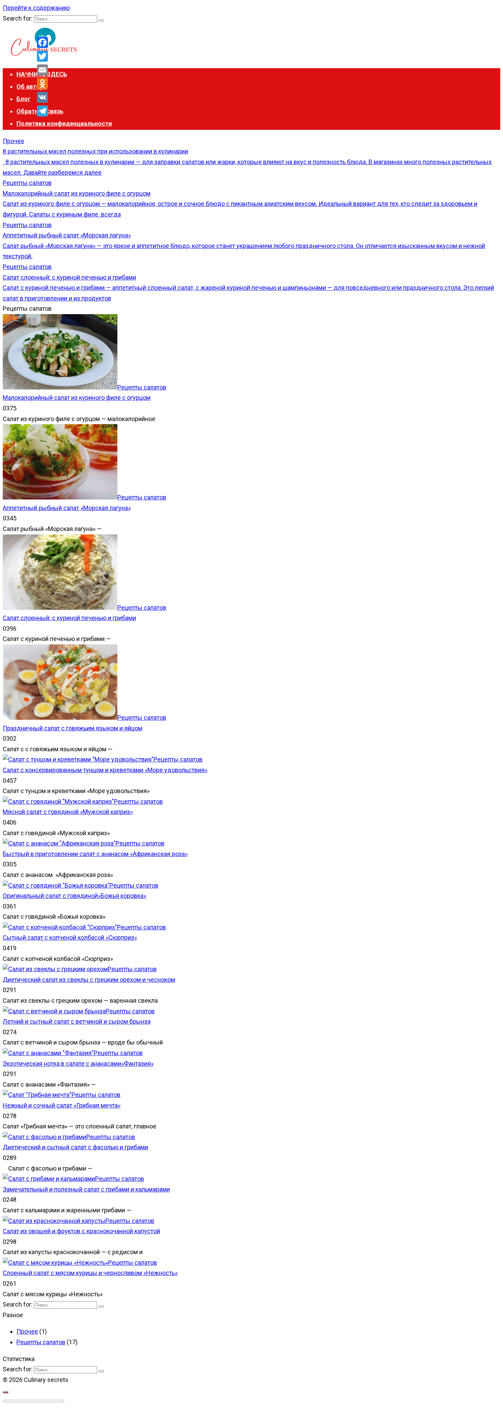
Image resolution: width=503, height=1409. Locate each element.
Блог (23, 98)
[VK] (42, 97)
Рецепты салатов (40, 1342)
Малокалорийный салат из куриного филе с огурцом (77, 397)
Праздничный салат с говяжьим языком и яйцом (72, 728)
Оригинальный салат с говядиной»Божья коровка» (74, 895)
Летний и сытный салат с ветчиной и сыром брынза (77, 1021)
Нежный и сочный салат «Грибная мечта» (61, 1105)
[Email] (42, 70)
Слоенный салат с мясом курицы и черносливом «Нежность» (90, 1272)
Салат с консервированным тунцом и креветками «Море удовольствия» (105, 770)
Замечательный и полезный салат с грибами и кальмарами (86, 1189)
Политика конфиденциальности (64, 123)
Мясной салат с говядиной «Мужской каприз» (68, 811)
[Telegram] (42, 111)
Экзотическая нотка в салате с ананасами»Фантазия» (78, 1063)
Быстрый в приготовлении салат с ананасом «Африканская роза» (95, 853)
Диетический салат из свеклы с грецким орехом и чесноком (89, 979)
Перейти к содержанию (36, 7)
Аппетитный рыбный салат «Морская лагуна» (67, 507)
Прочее (27, 1331)
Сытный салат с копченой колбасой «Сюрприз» (70, 937)
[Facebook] (42, 42)
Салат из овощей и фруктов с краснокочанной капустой (81, 1231)
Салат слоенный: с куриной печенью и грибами (69, 617)
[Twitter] (42, 56)
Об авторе (31, 86)
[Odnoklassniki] (42, 83)
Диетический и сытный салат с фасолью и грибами (75, 1147)
